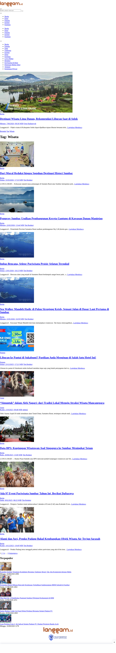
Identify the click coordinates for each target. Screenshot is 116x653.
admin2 (25, 410)
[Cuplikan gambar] (5, 570)
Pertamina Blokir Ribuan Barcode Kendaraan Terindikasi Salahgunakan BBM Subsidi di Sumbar (35, 585)
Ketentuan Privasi (11, 69)
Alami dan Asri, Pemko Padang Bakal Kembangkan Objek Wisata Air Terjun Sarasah (50, 538)
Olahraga (8, 50)
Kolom (7, 23)
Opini (2, 398)
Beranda (3, 131)
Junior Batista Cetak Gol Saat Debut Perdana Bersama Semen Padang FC (26, 611)
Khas (6, 18)
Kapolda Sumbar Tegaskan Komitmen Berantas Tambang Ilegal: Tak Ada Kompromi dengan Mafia (35, 572)
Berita (7, 16)
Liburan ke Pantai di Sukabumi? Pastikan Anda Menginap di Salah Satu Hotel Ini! (48, 357)
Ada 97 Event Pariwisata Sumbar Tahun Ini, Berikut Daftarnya (37, 493)
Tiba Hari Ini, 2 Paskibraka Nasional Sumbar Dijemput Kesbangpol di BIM (27, 598)
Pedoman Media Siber (12, 65)
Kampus (8, 25)
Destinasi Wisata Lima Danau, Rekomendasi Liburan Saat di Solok (39, 118)
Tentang (7, 67)
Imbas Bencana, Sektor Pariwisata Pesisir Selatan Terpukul (34, 263)
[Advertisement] (58, 648)
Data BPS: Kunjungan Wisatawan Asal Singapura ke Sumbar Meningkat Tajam (46, 448)
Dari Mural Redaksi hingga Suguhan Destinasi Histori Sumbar (36, 173)
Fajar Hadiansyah (30, 124)
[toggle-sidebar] (1, 13)
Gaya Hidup (9, 59)
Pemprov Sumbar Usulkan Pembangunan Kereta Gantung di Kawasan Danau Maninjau (51, 218)
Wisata (12, 131)
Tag (7, 131)
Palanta (7, 21)
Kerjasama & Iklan (11, 63)
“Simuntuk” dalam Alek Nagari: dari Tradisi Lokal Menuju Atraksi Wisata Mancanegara (52, 402)
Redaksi (7, 61)
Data (6, 48)
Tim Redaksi (27, 180)
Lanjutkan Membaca (74, 127)
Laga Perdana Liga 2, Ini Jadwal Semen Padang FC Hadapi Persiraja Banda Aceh (29, 624)
